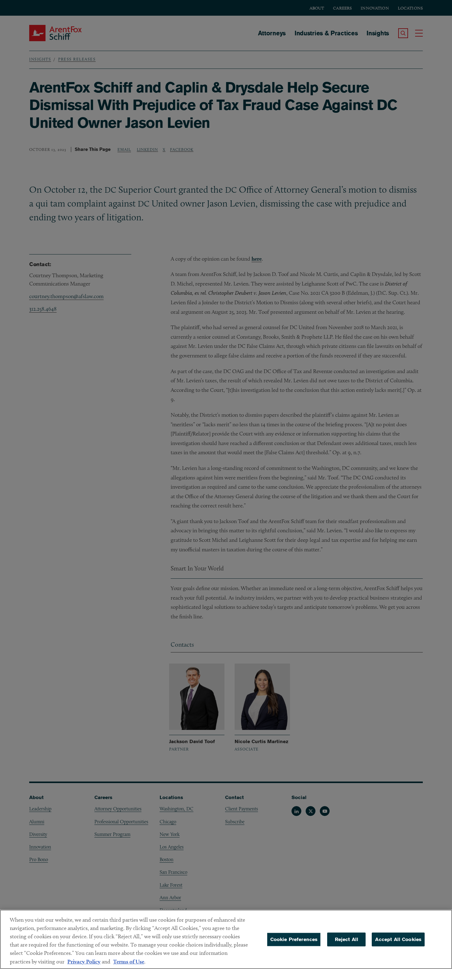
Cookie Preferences (294, 939)
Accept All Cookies (398, 939)
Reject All (347, 939)
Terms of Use (128, 961)
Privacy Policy (84, 961)
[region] (226, 939)
